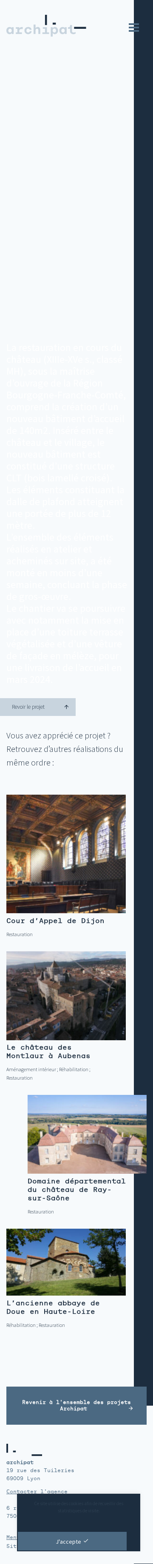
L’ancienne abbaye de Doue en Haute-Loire (53, 1307)
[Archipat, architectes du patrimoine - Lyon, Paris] (43, 26)
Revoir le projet (28, 706)
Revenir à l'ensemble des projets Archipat (76, 1405)
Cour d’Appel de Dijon (55, 921)
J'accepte (68, 1541)
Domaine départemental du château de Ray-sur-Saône (77, 1189)
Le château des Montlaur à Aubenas (48, 1051)
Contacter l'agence (37, 1492)
